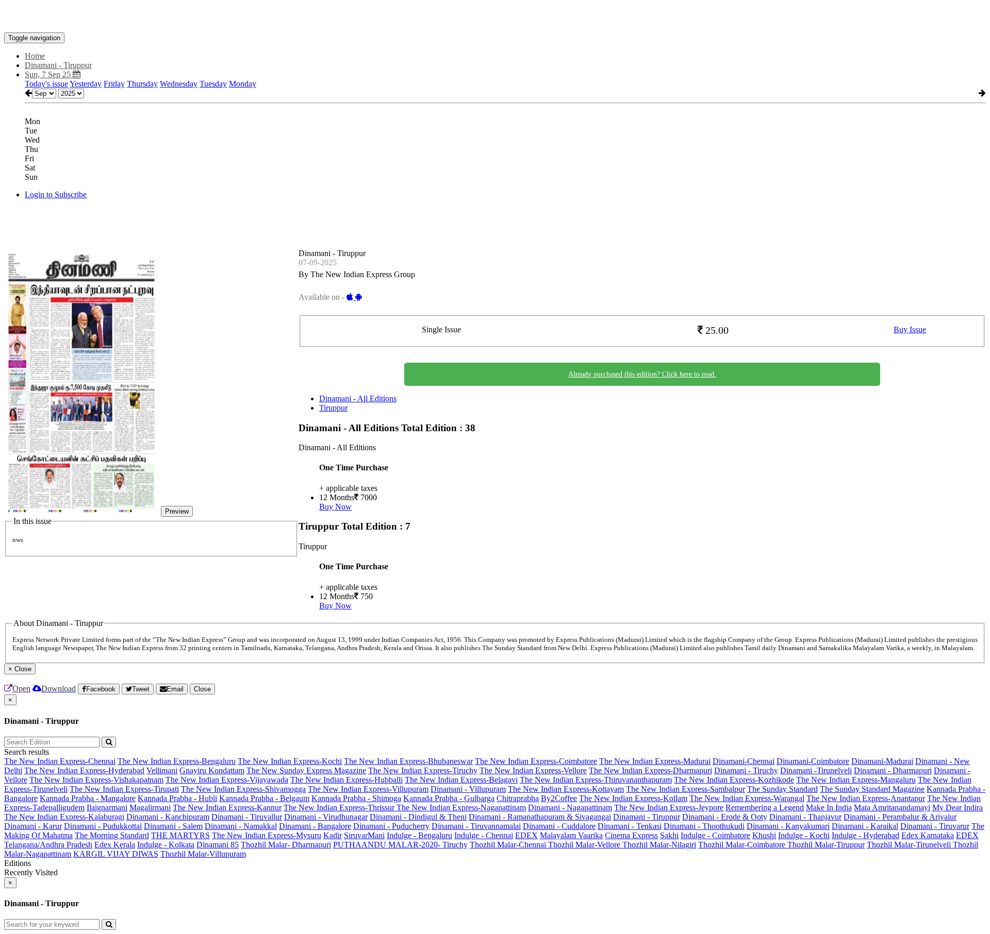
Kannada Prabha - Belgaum (264, 798)
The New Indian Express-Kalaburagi (64, 816)
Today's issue (46, 83)
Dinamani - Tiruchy (746, 770)
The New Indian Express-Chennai (60, 761)
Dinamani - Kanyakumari (788, 826)
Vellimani (161, 770)
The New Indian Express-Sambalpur (685, 789)
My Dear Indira (957, 807)
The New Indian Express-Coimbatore (536, 761)
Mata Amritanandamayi (892, 807)
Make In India (829, 807)
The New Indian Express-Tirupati (124, 789)
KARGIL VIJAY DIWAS (115, 854)
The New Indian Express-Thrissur (340, 807)
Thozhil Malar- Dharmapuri (286, 844)
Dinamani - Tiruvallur (246, 816)
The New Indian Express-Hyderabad (84, 770)
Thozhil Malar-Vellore (585, 844)
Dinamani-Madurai (882, 761)
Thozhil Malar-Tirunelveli (910, 844)
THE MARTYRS (180, 835)
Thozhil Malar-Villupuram (203, 854)
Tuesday (213, 83)
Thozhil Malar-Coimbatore (742, 844)
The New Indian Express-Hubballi (346, 779)
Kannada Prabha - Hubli (177, 798)
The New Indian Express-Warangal (746, 798)
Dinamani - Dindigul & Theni (418, 816)
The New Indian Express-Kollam (633, 798)
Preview (177, 511)
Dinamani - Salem (173, 826)
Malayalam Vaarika (571, 835)
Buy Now (335, 506)
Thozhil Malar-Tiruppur (826, 844)
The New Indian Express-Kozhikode (734, 779)
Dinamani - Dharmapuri (893, 770)
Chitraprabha (518, 798)
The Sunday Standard (782, 789)
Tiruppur (333, 407)
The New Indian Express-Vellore (533, 770)
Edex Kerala (114, 844)
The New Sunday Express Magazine (306, 770)
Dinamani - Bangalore (315, 826)
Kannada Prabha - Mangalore (88, 798)
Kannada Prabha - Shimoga (356, 798)
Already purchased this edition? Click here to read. (642, 374)
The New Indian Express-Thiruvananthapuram (596, 779)
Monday (242, 83)
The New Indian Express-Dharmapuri (650, 770)
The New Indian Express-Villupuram (368, 789)
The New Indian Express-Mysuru (266, 835)
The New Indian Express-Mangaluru (856, 779)
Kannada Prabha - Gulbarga (448, 798)
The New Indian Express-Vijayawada (227, 779)
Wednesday (178, 83)
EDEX (526, 835)
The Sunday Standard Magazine (872, 789)
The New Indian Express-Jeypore (668, 807)
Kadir (332, 835)
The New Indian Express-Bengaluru (177, 761)
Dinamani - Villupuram (468, 789)
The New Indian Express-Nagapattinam (461, 807)
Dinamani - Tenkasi (630, 826)
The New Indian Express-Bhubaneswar (408, 761)
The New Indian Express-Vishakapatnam (96, 779)
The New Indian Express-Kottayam (566, 789)
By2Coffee (559, 798)
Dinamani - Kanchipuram (167, 816)
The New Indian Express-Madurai (655, 761)
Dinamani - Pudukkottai (103, 826)
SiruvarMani (364, 835)
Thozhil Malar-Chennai (509, 844)
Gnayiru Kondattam (211, 770)
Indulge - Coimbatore (715, 835)
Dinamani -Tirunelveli (816, 770)
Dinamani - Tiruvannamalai (476, 826)
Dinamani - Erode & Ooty (724, 816)
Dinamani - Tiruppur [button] (58, 65)
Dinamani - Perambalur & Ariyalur (900, 816)
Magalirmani (150, 807)
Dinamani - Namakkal (241, 826)
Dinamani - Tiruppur (646, 816)
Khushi (764, 835)
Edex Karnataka (927, 835)
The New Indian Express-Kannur (227, 807)
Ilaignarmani (107, 807)
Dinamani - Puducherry (391, 826)
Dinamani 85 (217, 844)
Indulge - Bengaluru (419, 835)
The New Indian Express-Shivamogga (243, 789)
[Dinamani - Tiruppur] (495, 17)
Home (35, 56)
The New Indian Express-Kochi (290, 761)
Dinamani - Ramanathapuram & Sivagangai (540, 816)
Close (202, 689)
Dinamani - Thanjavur (805, 816)
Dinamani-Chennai (743, 761)
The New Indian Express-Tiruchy (422, 770)
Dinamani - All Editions (358, 398)
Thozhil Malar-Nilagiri (659, 844)
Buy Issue (910, 329)
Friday (114, 83)
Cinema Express (631, 835)
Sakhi (669, 835)
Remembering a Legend (764, 807)
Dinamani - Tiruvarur (934, 826)
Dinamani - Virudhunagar (326, 816)
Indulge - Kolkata (165, 844)
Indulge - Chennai (483, 835)
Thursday (142, 83)
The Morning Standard (112, 835)
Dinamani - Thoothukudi (704, 826)
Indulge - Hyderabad (865, 835)
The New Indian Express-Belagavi (461, 779)
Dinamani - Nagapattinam (570, 807)
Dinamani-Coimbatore (813, 761)
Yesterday (86, 83)
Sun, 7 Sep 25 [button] (49, 74)
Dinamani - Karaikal (865, 826)
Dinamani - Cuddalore (559, 826)
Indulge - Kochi (804, 835)
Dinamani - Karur (33, 826)
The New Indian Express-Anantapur (865, 798)
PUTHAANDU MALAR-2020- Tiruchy (400, 844)
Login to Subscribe (56, 194)
